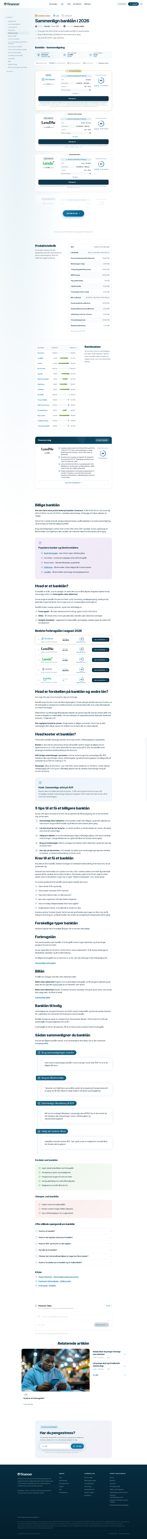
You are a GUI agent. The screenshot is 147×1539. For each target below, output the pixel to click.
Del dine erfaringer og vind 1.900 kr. (119, 1501)
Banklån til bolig (12, 64)
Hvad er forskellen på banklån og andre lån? (17, 43)
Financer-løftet (79, 26)
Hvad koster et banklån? (15, 46)
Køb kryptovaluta (90, 1480)
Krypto (61, 1486)
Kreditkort (87, 1495)
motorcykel (57, 985)
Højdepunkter (12, 21)
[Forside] (12, 4)
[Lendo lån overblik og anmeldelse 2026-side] (48, 163)
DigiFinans (48, 567)
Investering (63, 1480)
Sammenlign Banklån (14, 24)
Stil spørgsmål (100, 1325)
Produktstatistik (12, 27)
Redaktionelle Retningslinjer (119, 1505)
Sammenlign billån (42, 997)
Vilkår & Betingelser (124, 1533)
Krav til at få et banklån (14, 52)
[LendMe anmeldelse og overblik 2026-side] (48, 122)
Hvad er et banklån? (14, 39)
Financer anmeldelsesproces (116, 1496)
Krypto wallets (89, 1492)
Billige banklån (12, 36)
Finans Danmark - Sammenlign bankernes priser (58, 1277)
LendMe (47, 572)
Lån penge (88, 1486)
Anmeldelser (63, 1492)
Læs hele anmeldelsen (72, 483)
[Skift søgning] (141, 4)
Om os (112, 1477)
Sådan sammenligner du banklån (17, 67)
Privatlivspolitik (115, 1486)
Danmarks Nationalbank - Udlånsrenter (54, 1281)
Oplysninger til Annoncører (119, 1492)
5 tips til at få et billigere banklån (17, 49)
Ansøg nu (72, 98)
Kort (60, 1489)
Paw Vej (47, 26)
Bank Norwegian (51, 553)
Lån (60, 1477)
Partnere (123, 4)
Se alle (108, 1305)
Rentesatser (11, 30)
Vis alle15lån (72, 213)
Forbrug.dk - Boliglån (47, 1285)
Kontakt (112, 1480)
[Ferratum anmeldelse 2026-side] (48, 79)
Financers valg (12, 33)
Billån (9, 61)
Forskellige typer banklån (15, 55)
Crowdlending (89, 1483)
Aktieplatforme (89, 1489)
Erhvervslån (88, 1477)
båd (47, 985)
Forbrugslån (11, 58)
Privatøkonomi (64, 1483)
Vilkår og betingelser (117, 1489)
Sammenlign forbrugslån (45, 963)
